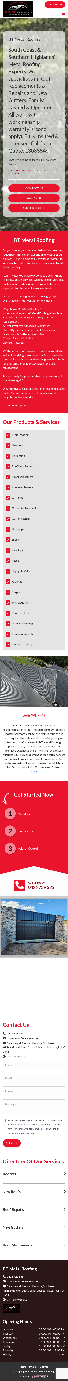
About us (24, 813)
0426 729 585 (41, 887)
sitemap (44, 1366)
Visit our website (16, 1056)
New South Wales (40, 170)
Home (11, 170)
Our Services (26, 831)
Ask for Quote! (28, 848)
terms (22, 1366)
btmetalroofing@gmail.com (23, 1038)
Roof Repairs (23, 170)
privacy (33, 1366)
